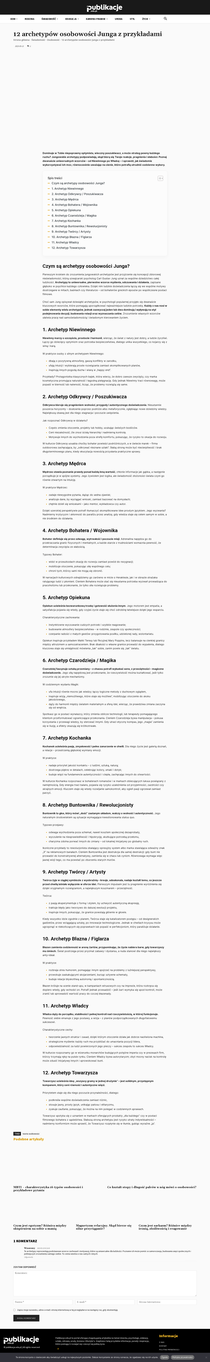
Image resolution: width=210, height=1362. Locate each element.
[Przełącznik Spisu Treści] (158, 178)
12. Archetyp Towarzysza (68, 247)
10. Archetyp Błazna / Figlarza (72, 237)
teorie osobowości (31, 1133)
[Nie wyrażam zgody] (206, 1357)
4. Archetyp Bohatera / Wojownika (74, 204)
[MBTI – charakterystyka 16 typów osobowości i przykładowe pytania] (58, 1164)
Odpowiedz (28, 1257)
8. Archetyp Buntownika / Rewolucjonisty (79, 226)
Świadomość (38, 39)
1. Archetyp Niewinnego (68, 188)
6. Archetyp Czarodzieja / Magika (74, 215)
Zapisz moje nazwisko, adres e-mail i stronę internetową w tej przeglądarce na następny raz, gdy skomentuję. (67, 1310)
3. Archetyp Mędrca (65, 199)
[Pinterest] (58, 1349)
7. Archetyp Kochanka (66, 220)
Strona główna (21, 39)
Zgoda (164, 1357)
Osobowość (53, 39)
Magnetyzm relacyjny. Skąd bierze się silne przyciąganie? (103, 1227)
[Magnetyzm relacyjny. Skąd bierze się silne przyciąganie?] (105, 1209)
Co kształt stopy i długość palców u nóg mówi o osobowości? (151, 1187)
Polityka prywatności (182, 1357)
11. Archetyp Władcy (65, 242)
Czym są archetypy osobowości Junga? (78, 183)
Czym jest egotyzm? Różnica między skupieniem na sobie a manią (39, 1227)
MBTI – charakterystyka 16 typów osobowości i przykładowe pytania (48, 1189)
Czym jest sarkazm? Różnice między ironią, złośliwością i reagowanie (165, 1227)
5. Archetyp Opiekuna (66, 210)
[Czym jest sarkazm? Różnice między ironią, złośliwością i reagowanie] (168, 1209)
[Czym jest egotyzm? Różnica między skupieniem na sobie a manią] (42, 1209)
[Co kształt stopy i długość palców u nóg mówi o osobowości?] (152, 1164)
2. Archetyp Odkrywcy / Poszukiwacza (77, 194)
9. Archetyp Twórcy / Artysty (71, 231)
